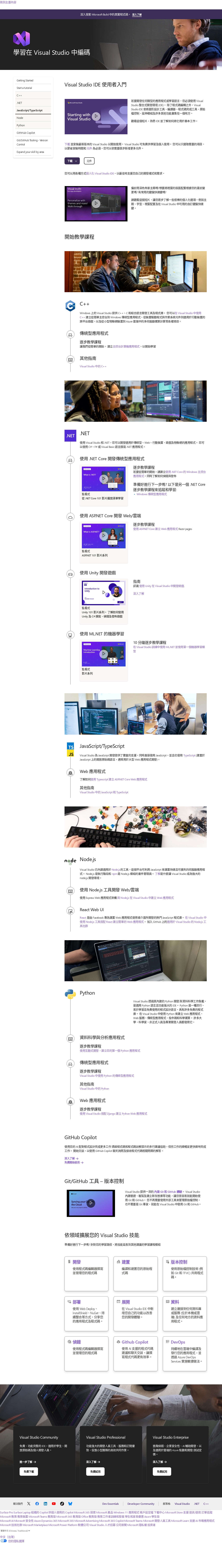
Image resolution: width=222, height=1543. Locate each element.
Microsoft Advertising (86, 1520)
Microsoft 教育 (8, 1516)
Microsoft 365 (82, 1512)
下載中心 (159, 1512)
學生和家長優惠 (134, 1516)
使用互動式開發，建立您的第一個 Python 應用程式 (110, 1050)
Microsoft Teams (133, 1520)
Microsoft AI (7, 1520)
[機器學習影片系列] (104, 654)
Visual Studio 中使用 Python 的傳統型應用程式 (107, 1075)
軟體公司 (83, 1525)
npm (114, 874)
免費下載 (29, 1471)
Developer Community (140, 1503)
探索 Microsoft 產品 (101, 1512)
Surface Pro (6, 1512)
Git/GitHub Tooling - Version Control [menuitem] (32, 142)
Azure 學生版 (152, 1516)
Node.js (116, 869)
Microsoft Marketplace (35, 1525)
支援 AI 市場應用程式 (202, 1520)
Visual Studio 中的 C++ (93, 366)
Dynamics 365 (49, 1520)
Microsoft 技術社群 (11, 1525)
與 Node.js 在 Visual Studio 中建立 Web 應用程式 (145, 898)
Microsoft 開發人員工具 (157, 1520)
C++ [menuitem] (19, 95)
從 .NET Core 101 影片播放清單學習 (102, 498)
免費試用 (95, 1471)
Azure (37, 1520)
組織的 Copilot (39, 1512)
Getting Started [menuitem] (25, 80)
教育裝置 (22, 1516)
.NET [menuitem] (19, 103)
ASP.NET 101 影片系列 (95, 555)
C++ (206, 1503)
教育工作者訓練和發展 (110, 1516)
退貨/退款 (195, 1512)
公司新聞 (121, 1525)
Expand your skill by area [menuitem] (30, 152)
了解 (157, 874)
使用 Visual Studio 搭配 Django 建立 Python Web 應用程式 (113, 1113)
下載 (67, 144)
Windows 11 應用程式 (126, 1512)
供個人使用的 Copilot (60, 1512)
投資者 (151, 1525)
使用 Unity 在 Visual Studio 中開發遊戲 (161, 586)
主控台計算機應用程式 (126, 346)
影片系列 (87, 673)
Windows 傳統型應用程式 (152, 494)
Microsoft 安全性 (24, 1520)
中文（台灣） (8, 1537)
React (83, 917)
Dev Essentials (110, 1503)
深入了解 (137, 14)
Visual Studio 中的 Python (94, 1088)
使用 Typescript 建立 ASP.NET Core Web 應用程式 (119, 779)
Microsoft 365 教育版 (68, 1516)
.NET (196, 1503)
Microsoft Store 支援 (177, 1512)
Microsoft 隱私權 (137, 1525)
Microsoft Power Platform (62, 1525)
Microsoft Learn (180, 1520)
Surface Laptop (22, 1512)
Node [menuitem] (20, 117)
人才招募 (110, 1525)
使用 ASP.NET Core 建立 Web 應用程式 (155, 529)
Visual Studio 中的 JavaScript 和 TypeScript (104, 792)
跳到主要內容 (8, 2)
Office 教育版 (89, 1516)
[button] (96, 116)
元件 (89, 148)
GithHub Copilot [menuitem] (26, 132)
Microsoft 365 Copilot (111, 1520)
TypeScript (189, 755)
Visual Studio (182, 1503)
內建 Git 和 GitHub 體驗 (168, 1191)
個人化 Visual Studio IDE (100, 173)
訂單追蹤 (207, 1512)
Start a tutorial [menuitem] (24, 88)
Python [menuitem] (21, 125)
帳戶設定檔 (146, 1512)
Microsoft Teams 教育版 (42, 1516)
